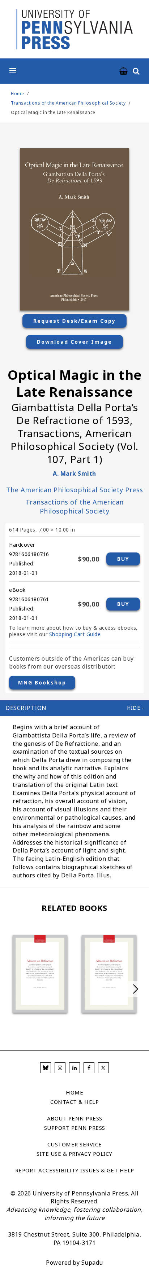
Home (17, 94)
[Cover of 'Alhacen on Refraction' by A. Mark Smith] (40, 974)
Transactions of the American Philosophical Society (69, 103)
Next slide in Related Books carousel (136, 989)
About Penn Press (74, 1118)
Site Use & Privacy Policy (74, 1153)
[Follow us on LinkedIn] (74, 1067)
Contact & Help (74, 1101)
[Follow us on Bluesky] (45, 1067)
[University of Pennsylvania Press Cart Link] (123, 71)
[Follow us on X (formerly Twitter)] (103, 1067)
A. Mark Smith (74, 473)
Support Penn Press (74, 1127)
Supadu (92, 1262)
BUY (123, 558)
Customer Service (74, 1144)
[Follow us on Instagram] (60, 1067)
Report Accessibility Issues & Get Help (74, 1170)
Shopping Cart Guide (75, 634)
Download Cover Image (74, 341)
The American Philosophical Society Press (74, 489)
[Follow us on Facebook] (89, 1067)
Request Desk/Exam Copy (74, 320)
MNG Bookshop (42, 682)
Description (26, 708)
